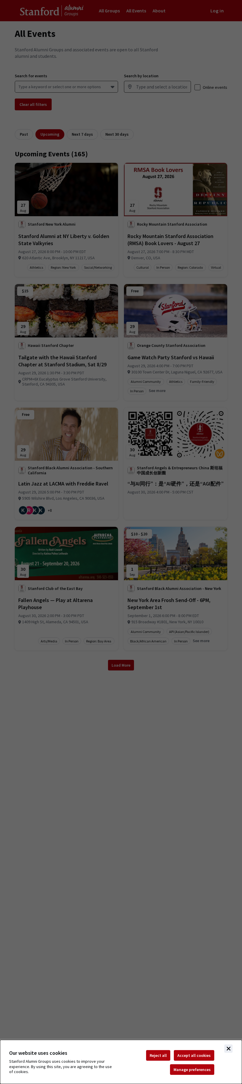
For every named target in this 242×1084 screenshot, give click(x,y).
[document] (121, 1062)
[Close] (228, 1048)
